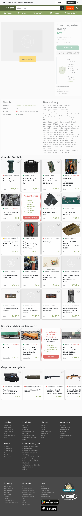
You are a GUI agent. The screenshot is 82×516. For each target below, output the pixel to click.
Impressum (44, 494)
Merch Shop (26, 505)
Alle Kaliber (7, 494)
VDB (58, 90)
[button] (76, 8)
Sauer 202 (25, 427)
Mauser (43, 425)
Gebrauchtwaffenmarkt (11, 503)
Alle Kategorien (8, 488)
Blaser (43, 429)
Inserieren (70, 8)
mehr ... (6, 437)
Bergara (43, 435)
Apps (24, 501)
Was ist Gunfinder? (28, 490)
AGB (42, 486)
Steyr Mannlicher (46, 431)
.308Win (6, 446)
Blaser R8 (25, 425)
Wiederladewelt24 (9, 435)
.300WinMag (8, 451)
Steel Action (44, 433)
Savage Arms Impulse (29, 437)
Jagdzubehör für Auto (29, 105)
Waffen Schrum (8, 431)
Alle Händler (7, 492)
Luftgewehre (63, 431)
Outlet (6, 498)
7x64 (5, 453)
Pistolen (62, 433)
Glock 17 (25, 429)
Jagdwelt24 (7, 425)
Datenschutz (45, 490)
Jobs (23, 498)
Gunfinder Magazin (28, 496)
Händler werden (27, 488)
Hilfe (23, 486)
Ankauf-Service (27, 494)
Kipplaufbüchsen (65, 427)
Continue (71, 2)
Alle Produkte (8, 490)
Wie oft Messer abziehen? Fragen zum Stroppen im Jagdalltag (30, 453)
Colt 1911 (25, 433)
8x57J (6, 455)
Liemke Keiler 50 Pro (28, 431)
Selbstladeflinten (65, 429)
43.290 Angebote (61, 93)
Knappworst (7, 427)
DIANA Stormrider (28, 435)
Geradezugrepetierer (66, 435)
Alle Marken (7, 486)
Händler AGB (45, 488)
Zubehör (18, 105)
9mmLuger (7, 457)
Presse (24, 503)
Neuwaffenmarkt (9, 501)
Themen (6, 496)
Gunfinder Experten (28, 492)
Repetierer (63, 425)
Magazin (56, 13)
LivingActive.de (8, 429)
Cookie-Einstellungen (47, 492)
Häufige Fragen (45, 496)
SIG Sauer (44, 427)
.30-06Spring (8, 448)
